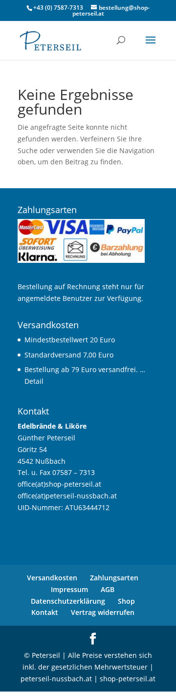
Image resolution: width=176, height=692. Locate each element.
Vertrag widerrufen (102, 612)
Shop (126, 601)
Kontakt (44, 612)
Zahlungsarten (114, 577)
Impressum (69, 589)
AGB (107, 589)
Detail (34, 381)
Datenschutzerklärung (68, 601)
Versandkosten (52, 577)
